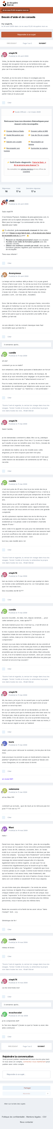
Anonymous (15, 273)
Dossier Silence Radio (15, 131)
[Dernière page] (49, 43)
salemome (14, 789)
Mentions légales (33, 1117)
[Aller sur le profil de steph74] (4, 54)
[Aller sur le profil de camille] (4, 354)
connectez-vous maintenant (34, 1062)
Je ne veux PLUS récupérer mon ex (33, 26)
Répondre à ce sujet (26, 34)
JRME (12, 201)
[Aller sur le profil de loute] (4, 743)
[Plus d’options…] (48, 54)
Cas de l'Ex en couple (40, 135)
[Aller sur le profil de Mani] (4, 829)
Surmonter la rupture (39, 148)
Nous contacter (26, 1122)
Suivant (42, 43)
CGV (44, 1117)
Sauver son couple (14, 142)
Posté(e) (18, 56)
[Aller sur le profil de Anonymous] (4, 274)
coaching (26, 172)
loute (11, 742)
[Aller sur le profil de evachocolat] (4, 1014)
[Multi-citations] (3, 102)
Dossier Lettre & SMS (39, 131)
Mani (11, 827)
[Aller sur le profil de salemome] (4, 790)
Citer (9, 103)
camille (12, 352)
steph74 (8, 24)
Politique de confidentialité (13, 1117)
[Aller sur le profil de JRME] (4, 202)
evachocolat (15, 1012)
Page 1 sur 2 (28, 43)
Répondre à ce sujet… (16, 1074)
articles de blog (27, 169)
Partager (27, 1088)
